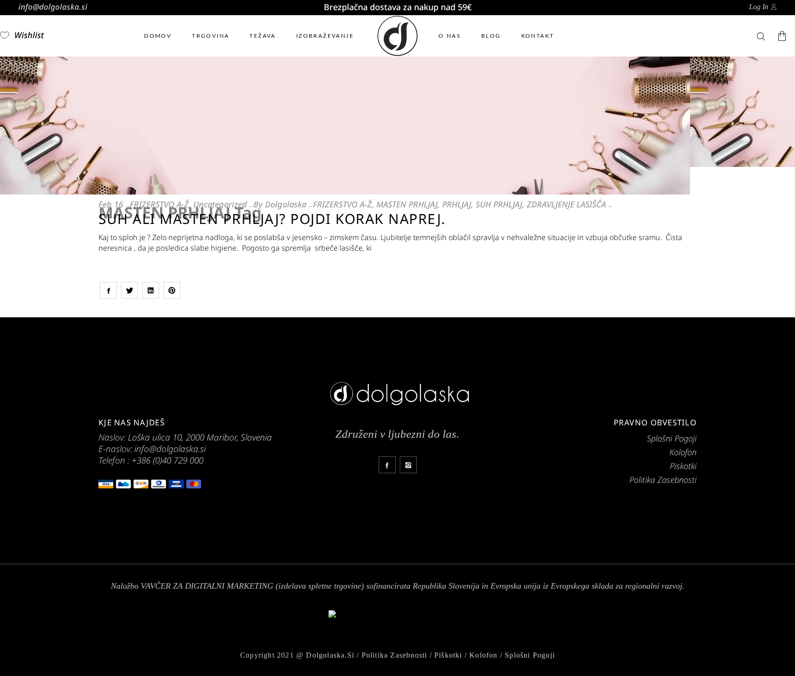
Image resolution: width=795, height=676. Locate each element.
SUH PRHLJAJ (499, 204)
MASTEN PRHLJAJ (407, 204)
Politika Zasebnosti (663, 479)
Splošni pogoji (530, 655)
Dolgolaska (285, 204)
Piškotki (448, 655)
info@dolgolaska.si (52, 6)
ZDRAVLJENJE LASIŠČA (566, 204)
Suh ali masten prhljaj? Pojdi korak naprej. (272, 218)
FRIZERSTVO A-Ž (159, 204)
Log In (758, 7)
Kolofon (683, 452)
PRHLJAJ (456, 204)
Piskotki (683, 465)
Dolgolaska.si (330, 655)
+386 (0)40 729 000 (167, 460)
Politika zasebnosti (394, 655)
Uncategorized (220, 204)
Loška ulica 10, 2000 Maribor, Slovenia (200, 437)
